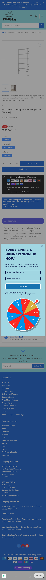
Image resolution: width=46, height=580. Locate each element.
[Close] (42, 246)
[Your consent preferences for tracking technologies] (4, 576)
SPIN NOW (23, 286)
